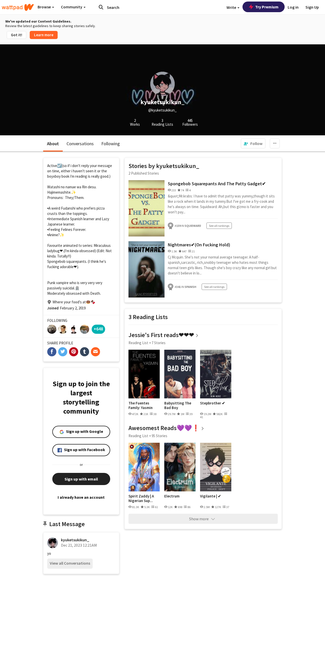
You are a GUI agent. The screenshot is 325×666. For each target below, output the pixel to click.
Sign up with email (81, 479)
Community (72, 6)
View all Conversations (70, 563)
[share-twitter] (62, 351)
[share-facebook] (51, 351)
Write (231, 7)
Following (110, 143)
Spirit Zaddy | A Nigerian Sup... (141, 498)
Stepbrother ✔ (212, 403)
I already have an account (81, 497)
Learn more (43, 34)
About (53, 143)
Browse (45, 6)
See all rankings (219, 226)
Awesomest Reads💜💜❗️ (164, 428)
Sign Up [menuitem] (312, 7)
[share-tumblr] (84, 351)
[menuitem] (253, 143)
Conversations (80, 143)
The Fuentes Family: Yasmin (140, 405)
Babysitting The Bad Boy (177, 405)
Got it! (16, 34)
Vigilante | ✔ (210, 496)
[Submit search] (101, 7)
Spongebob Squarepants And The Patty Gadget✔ (217, 184)
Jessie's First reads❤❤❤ (161, 335)
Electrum (172, 496)
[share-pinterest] (73, 351)
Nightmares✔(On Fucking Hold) (199, 245)
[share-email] (95, 351)
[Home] (18, 7)
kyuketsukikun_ (75, 540)
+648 (98, 329)
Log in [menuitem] (293, 7)
